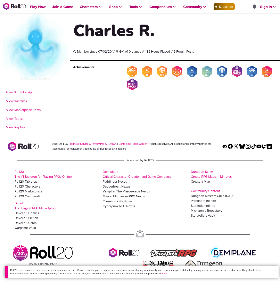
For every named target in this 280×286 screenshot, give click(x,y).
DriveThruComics (27, 213)
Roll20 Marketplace (28, 191)
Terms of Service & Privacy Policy (88, 144)
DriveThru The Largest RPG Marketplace (36, 205)
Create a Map (200, 181)
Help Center (140, 144)
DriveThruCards (25, 222)
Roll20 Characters (27, 186)
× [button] (276, 270)
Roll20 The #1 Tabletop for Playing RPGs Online (43, 174)
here (164, 273)
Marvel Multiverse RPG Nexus (124, 196)
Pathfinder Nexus (115, 181)
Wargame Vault (25, 227)
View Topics (14, 118)
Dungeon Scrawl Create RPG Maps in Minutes (211, 174)
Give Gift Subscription (21, 92)
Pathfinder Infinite (203, 200)
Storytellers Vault (203, 215)
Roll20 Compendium (29, 196)
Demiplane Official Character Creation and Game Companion (138, 174)
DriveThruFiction (26, 218)
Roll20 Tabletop (26, 181)
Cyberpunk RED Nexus (119, 206)
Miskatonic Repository (206, 210)
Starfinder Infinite (203, 205)
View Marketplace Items (23, 109)
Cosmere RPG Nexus (117, 201)
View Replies (15, 127)
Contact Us (124, 144)
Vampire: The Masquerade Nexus (126, 191)
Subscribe (225, 6)
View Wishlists (16, 101)
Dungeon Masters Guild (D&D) (212, 195)
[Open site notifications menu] (254, 7)
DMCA (113, 144)
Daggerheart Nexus (116, 186)
